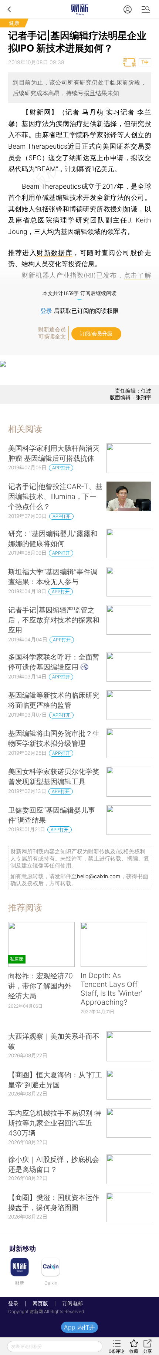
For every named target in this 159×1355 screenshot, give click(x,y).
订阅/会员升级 (96, 334)
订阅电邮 (70, 1303)
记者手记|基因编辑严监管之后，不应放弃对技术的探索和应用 (53, 619)
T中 (145, 62)
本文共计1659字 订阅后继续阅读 (79, 293)
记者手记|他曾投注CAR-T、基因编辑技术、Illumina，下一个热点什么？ (55, 496)
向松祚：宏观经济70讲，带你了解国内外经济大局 (40, 985)
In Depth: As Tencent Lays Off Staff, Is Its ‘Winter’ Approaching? (111, 989)
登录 (46, 311)
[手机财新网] (79, 9)
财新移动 (22, 1248)
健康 (14, 23)
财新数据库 (54, 253)
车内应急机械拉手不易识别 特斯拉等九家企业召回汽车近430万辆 (54, 1122)
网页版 (40, 1303)
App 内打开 (79, 1327)
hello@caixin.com (99, 876)
